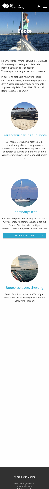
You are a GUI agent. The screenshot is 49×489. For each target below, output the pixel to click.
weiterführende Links (24, 235)
